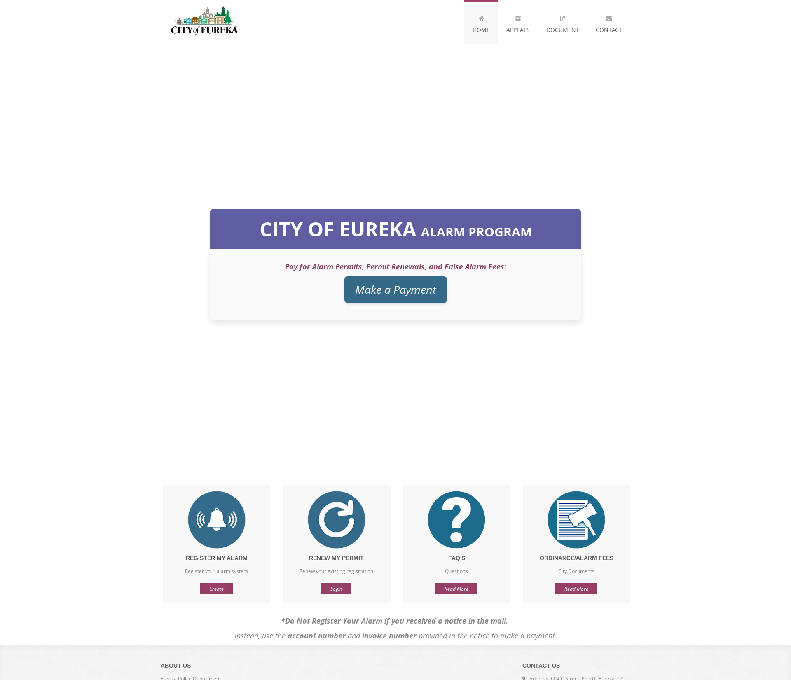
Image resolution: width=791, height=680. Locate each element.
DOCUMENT (562, 30)
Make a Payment (395, 289)
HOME (481, 30)
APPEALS (518, 30)
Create (216, 588)
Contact (609, 30)
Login (336, 588)
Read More (456, 588)
